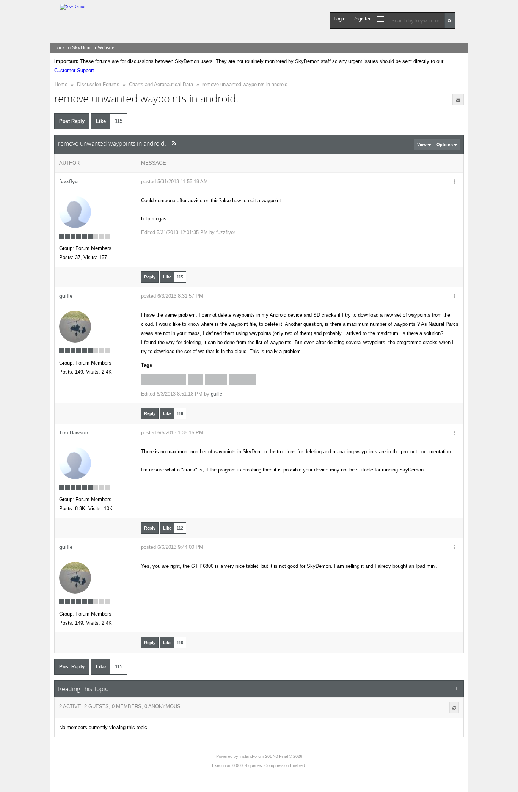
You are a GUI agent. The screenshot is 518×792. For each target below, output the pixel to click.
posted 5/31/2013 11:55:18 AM (174, 181)
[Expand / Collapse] (458, 688)
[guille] (75, 326)
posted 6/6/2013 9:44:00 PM (172, 547)
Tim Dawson (73, 432)
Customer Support (74, 70)
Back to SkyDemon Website (84, 47)
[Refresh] (454, 707)
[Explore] (381, 19)
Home (61, 84)
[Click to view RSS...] (174, 143)
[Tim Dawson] (75, 463)
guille (65, 296)
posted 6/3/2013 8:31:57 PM (172, 296)
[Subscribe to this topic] (458, 99)
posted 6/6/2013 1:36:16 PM (172, 432)
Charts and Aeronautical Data (161, 84)
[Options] (454, 182)
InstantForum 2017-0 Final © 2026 (270, 756)
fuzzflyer (69, 181)
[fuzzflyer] (75, 212)
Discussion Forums (98, 84)
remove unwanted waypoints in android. (245, 84)
